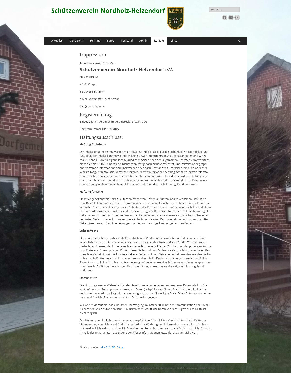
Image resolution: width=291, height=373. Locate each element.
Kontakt (159, 40)
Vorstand (127, 40)
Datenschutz (167, 367)
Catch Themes (207, 367)
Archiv (143, 40)
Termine (95, 40)
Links (174, 40)
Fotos (110, 40)
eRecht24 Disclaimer (112, 347)
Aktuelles (57, 40)
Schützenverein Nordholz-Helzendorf (108, 11)
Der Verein (76, 40)
